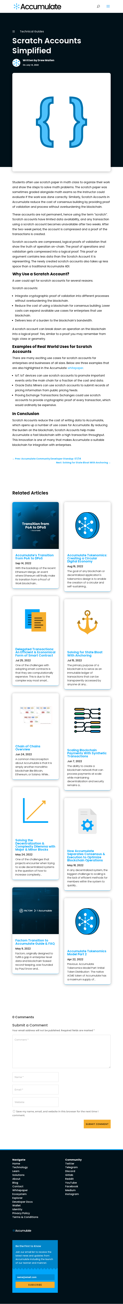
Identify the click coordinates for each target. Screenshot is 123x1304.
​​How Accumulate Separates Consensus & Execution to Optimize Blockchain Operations (86, 855)
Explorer (17, 1198)
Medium (70, 1190)
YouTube (71, 1183)
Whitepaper (20, 1190)
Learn (15, 1171)
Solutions (18, 1175)
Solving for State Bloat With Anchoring (84, 653)
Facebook (71, 1186)
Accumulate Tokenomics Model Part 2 (86, 952)
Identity (17, 1209)
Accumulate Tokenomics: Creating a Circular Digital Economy (87, 558)
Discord (70, 1171)
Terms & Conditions (25, 1217)
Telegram (71, 1167)
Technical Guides (32, 31)
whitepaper (75, 368)
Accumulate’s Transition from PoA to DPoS (34, 556)
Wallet (16, 1205)
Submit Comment (97, 1124)
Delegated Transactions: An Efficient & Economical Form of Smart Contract (35, 652)
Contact (17, 1186)
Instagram (72, 1194)
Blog (15, 1183)
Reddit (69, 1179)
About (16, 1179)
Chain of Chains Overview (27, 748)
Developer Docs (22, 1202)
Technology (20, 1167)
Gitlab (69, 1175)
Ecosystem (19, 1194)
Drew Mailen (46, 60)
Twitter (69, 1163)
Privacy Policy (21, 1213)
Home (16, 1163)
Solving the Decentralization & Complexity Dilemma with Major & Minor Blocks (35, 845)
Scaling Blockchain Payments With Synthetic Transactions (87, 753)
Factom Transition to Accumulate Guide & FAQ (35, 942)
